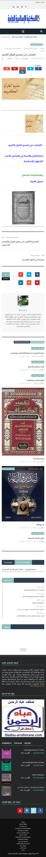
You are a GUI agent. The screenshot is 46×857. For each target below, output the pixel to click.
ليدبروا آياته (40, 524)
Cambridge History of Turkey (34, 750)
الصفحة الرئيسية (23, 841)
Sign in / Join (40, 2)
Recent (28, 743)
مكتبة (23, 850)
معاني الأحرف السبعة (36, 538)
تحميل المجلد (36, 181)
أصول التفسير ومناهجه (35, 380)
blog (23, 822)
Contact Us (23, 826)
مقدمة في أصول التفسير (33, 259)
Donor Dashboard (23, 833)
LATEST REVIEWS (23, 562)
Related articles (37, 342)
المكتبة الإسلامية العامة (23, 844)
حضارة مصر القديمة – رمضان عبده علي (24, 37)
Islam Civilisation (38, 775)
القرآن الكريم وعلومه (36, 44)
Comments (7, 743)
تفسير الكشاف (38, 459)
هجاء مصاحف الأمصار (36, 367)
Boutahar (39, 58)
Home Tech (23, 835)
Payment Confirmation (23, 837)
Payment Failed (23, 839)
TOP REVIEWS (8, 562)
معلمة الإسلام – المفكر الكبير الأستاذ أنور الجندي (19, 569)
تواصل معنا (23, 846)
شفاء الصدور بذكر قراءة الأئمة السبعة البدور (27, 353)
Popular (18, 743)
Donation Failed (23, 831)
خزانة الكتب (23, 848)
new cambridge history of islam (33, 762)
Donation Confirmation (23, 828)
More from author (22, 342)
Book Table (23, 824)
